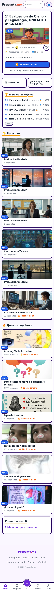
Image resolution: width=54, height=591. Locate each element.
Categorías (14, 557)
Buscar (26, 557)
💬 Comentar (12, 82)
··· (8, 123)
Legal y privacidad (16, 562)
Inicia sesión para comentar (21, 527)
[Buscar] (41, 4)
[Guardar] (46, 48)
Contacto (42, 562)
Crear (35, 557)
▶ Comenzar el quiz (27, 64)
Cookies (31, 562)
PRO (42, 557)
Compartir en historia (41, 82)
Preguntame (27, 552)
